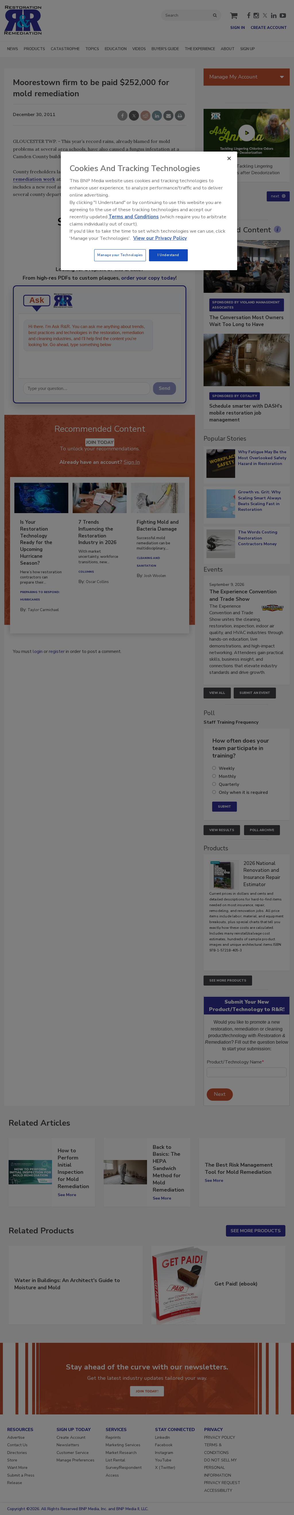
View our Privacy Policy (160, 238)
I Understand (168, 255)
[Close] (229, 158)
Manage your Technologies (120, 255)
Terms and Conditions (134, 216)
